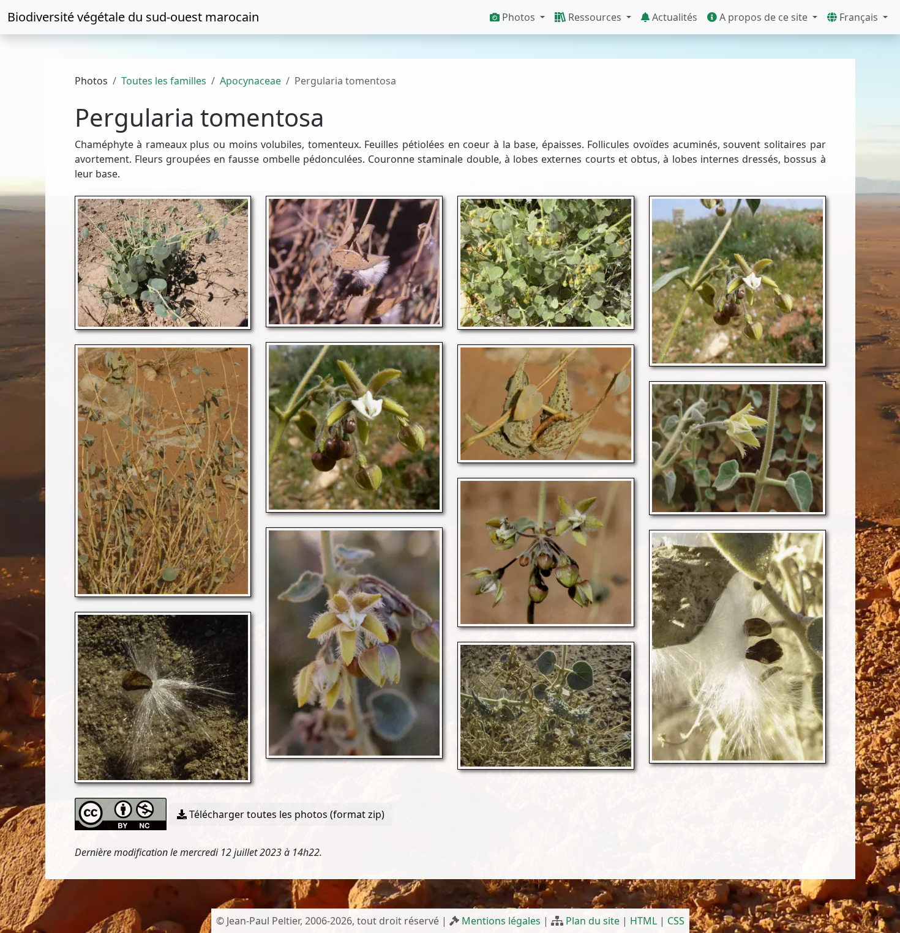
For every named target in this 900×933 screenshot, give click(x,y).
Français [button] (858, 17)
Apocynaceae (250, 80)
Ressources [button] (595, 17)
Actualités (673, 17)
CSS (675, 920)
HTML (643, 920)
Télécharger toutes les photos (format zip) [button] (285, 814)
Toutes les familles (163, 80)
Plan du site (593, 920)
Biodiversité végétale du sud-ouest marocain (133, 17)
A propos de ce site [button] (763, 17)
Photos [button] (519, 17)
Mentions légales (501, 920)
